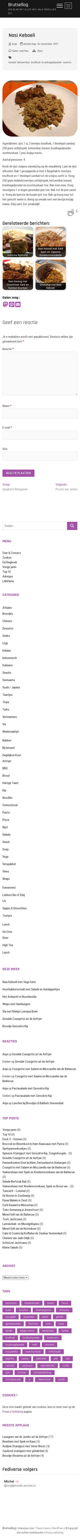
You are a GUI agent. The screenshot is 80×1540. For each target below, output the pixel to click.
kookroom (52, 1337)
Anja (14, 44)
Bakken (6, 740)
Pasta (6, 812)
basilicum (11, 1303)
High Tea (7, 945)
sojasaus (27, 1365)
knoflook (36, 62)
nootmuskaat (70, 62)
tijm (8, 1372)
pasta (25, 1358)
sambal (10, 1365)
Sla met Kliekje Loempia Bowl (20, 1011)
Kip (4, 790)
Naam (6, 406)
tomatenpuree (13, 1379)
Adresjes (7, 576)
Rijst (40, 51)
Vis (4, 724)
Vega (5, 857)
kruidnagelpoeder (52, 62)
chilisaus (64, 1310)
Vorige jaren (9, 567)
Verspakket (9, 864)
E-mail (7, 427)
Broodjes (7, 614)
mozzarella (12, 1351)
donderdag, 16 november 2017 (40, 44)
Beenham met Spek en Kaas (19, 1441)
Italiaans (7, 665)
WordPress (58, 1528)
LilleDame (8, 581)
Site (4, 449)
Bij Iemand (8, 748)
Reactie (8, 349)
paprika (10, 1358)
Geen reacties (20, 51)
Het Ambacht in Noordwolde (19, 997)
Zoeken (6, 557)
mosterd (49, 1344)
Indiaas (6, 650)
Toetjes (7, 915)
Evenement (9, 887)
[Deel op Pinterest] (12, 304)
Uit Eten (7, 932)
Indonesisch (9, 658)
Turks (5, 709)
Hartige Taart (10, 783)
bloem (50, 1303)
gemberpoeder (13, 1323)
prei (56, 1358)
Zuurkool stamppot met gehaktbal (23, 1451)
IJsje (5, 643)
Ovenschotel (10, 805)
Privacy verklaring (54, 1532)
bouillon (23, 1310)
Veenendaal (44, 1379)
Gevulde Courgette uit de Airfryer (22, 1019)
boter (8, 1310)
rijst (67, 1358)
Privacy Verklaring (12, 1411)
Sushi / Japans (11, 687)
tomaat (22, 1372)
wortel (61, 1379)
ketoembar (23, 62)
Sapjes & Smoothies (14, 908)
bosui (65, 1303)
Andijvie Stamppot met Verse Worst (24, 1446)
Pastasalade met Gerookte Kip (30, 1088)
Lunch (6, 924)
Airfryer (6, 761)
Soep (5, 849)
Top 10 (6, 572)
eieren (45, 1316)
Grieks (6, 636)
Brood (6, 775)
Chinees (7, 621)
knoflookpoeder (31, 1337)
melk (34, 1344)
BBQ (5, 768)
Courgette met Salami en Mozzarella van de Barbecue (44, 1069)
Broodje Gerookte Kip (15, 1026)
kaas (61, 1323)
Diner (5, 938)
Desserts (7, 628)
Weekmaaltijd (10, 731)
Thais (5, 702)
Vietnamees (9, 717)
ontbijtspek (54, 1351)
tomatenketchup (42, 1372)
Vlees (5, 871)
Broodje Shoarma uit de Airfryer (21, 1456)
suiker (66, 1365)
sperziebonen (47, 1365)
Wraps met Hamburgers (16, 1004)
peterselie (41, 1358)
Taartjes (7, 695)
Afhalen (7, 608)
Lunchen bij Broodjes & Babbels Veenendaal (37, 1103)
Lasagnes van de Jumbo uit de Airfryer (25, 1437)
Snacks (6, 673)
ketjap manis (27, 1330)
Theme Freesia (43, 1528)
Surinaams (8, 680)
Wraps (6, 879)
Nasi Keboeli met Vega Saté (19, 982)
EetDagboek (9, 562)
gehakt (59, 1316)
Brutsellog (18, 5)
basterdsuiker (31, 1303)
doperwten (28, 1316)
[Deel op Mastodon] (5, 304)
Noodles (7, 798)
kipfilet (65, 1330)
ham (48, 1323)
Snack (6, 842)
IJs (4, 901)
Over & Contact (11, 553)
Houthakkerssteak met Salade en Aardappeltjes (31, 989)
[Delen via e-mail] (18, 304)
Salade (6, 834)
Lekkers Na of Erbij (13, 895)
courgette (11, 1316)
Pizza (5, 820)
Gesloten (33, 1323)
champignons (43, 1310)
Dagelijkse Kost (11, 755)
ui (29, 1379)
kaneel (12, 62)
